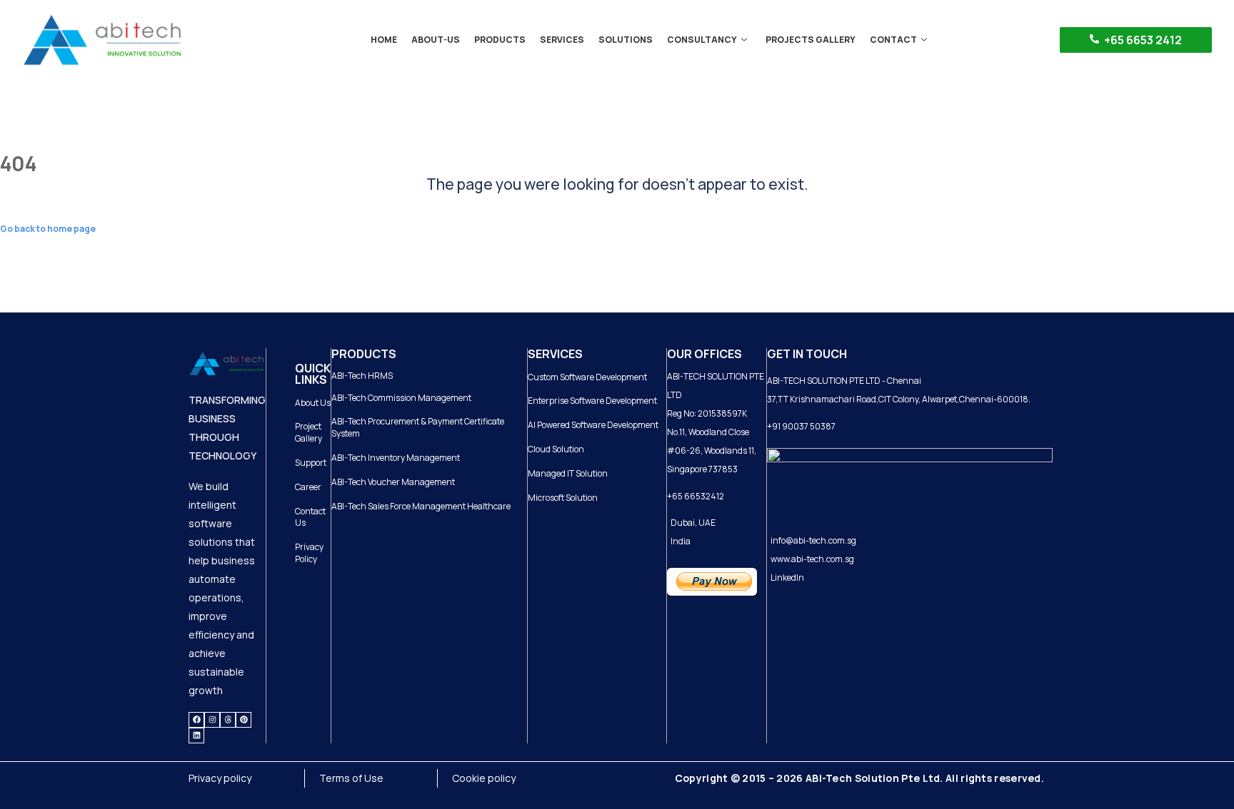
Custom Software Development (587, 377)
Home (384, 40)
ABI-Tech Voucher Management (393, 482)
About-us (435, 40)
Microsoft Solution (563, 498)
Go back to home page (48, 229)
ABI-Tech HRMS (362, 376)
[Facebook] (196, 720)
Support (310, 463)
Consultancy (702, 40)
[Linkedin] (196, 735)
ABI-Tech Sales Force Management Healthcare (421, 506)
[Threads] (228, 720)
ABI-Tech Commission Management (401, 398)
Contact (893, 40)
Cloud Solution (556, 449)
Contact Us (310, 517)
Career (308, 487)
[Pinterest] (243, 720)
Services (562, 40)
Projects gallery (811, 40)
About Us (313, 403)
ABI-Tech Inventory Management (395, 458)
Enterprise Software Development (592, 401)
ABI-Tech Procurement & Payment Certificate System (417, 427)
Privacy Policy (309, 553)
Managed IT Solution (568, 473)
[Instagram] (212, 720)
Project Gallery (308, 432)
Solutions (625, 40)
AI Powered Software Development (593, 425)
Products (500, 40)
